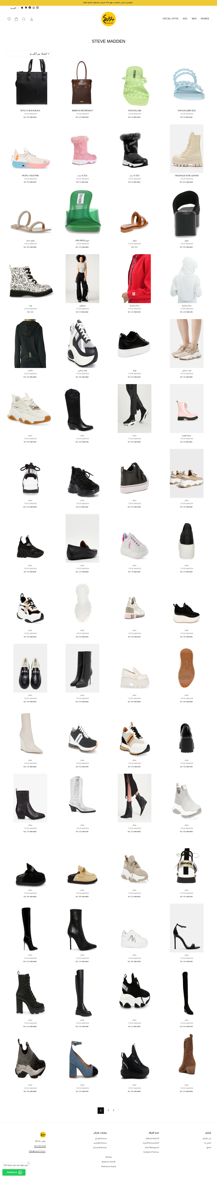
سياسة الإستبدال (100, 1148)
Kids (185, 19)
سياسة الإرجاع (101, 1139)
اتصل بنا (207, 1143)
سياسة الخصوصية (151, 1152)
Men (194, 19)
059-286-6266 (40, 1146)
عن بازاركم (207, 1139)
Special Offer (170, 19)
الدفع (209, 1148)
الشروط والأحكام (152, 1148)
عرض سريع (187, 105)
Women (205, 19)
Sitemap (108, 1157)
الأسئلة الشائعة (152, 1139)
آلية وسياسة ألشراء (151, 1143)
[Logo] (108, 19)
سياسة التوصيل (100, 1143)
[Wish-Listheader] (9, 19)
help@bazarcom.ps (37, 1151)
